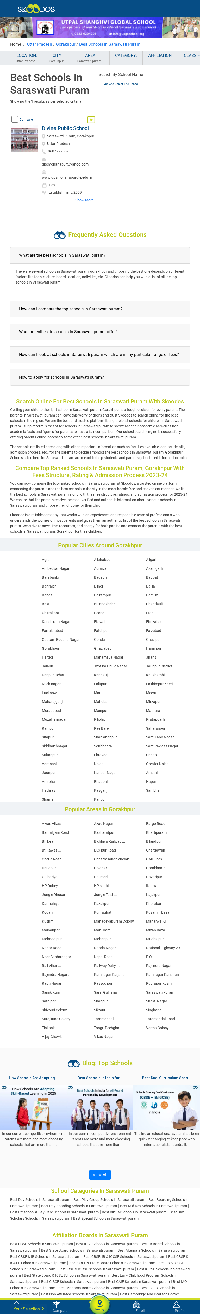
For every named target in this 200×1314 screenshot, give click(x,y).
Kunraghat (102, 912)
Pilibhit (99, 719)
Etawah (100, 622)
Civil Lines (154, 859)
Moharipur (102, 939)
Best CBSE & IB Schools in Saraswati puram (45, 1256)
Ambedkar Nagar (56, 568)
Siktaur (99, 1010)
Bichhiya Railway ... (109, 841)
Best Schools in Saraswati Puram (109, 44)
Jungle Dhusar (53, 895)
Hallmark (101, 877)
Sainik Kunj (51, 992)
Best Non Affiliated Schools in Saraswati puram (79, 1294)
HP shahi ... (103, 886)
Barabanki (50, 577)
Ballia (150, 586)
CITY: (56, 58)
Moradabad (51, 710)
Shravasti (101, 755)
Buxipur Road (105, 850)
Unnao (151, 755)
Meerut (152, 693)
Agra (46, 560)
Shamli (47, 799)
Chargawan (155, 850)
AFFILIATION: (160, 55)
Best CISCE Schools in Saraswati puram (73, 1282)
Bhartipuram (156, 832)
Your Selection (27, 1308)
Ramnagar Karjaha (109, 974)
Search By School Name (121, 74)
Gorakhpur (65, 44)
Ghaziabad (103, 648)
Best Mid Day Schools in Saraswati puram (153, 1206)
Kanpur (100, 799)
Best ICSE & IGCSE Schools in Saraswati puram (96, 1269)
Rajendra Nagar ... (56, 974)
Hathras (48, 790)
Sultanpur (50, 755)
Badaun (100, 577)
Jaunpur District (159, 666)
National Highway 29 (163, 948)
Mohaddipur (52, 939)
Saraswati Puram (160, 992)
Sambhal (153, 790)
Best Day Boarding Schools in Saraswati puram (79, 1206)
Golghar (100, 868)
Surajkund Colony (56, 1019)
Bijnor (98, 586)
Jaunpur (49, 773)
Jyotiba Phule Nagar (110, 666)
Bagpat (152, 577)
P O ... (151, 957)
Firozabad (154, 622)
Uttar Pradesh (39, 44)
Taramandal (104, 1019)
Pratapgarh (155, 719)
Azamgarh (154, 568)
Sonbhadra (103, 746)
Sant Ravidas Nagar (162, 746)
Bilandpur (154, 841)
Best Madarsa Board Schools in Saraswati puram (98, 1288)
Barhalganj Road (55, 832)
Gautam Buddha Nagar (61, 639)
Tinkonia (49, 1028)
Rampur (48, 728)
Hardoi (47, 657)
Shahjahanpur (105, 737)
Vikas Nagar (104, 1037)
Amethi (152, 773)
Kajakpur (153, 895)
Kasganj (100, 790)
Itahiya (151, 886)
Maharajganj (52, 702)
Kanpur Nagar (105, 773)
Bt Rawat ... (51, 850)
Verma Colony (157, 1028)
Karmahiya (51, 903)
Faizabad (153, 631)
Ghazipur (153, 639)
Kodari (47, 912)
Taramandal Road (160, 1019)
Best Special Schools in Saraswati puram (106, 1218)
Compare (26, 119)
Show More (84, 200)
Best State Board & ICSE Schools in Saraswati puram (66, 1275)
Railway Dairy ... (107, 966)
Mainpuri (101, 710)
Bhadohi (101, 781)
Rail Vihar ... (51, 966)
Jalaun (47, 666)
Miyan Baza (155, 930)
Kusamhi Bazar (158, 912)
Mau (97, 693)
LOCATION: (26, 58)
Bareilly (152, 595)
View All (100, 1174)
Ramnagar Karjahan (162, 974)
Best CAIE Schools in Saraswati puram (139, 1282)
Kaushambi (155, 675)
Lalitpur (100, 684)
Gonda (99, 639)
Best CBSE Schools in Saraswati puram (41, 1244)
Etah (150, 613)
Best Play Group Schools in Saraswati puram (109, 1200)
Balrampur (102, 595)
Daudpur (49, 868)
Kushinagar (51, 684)
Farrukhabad (52, 631)
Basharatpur (104, 832)
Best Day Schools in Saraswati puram (40, 1200)
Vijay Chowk (52, 1037)
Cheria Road (52, 859)
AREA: (89, 58)
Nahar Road (51, 948)
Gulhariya (50, 877)
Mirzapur (153, 702)
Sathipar (49, 1001)
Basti (46, 604)
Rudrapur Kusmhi (160, 983)
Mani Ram (102, 930)
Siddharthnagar (54, 746)
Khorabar (153, 903)
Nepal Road (103, 957)
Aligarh (152, 560)
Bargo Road (155, 824)
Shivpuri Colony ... (56, 1010)
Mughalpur (155, 939)
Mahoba (101, 702)
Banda (47, 595)
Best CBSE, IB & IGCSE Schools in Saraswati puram (124, 1256)
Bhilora (47, 841)
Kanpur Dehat (53, 675)
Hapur (151, 781)
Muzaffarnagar (54, 719)
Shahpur (101, 1001)
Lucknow (49, 693)
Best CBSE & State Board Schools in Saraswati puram (112, 1263)
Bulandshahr (104, 604)
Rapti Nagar (51, 983)
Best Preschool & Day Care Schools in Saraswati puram (54, 1212)
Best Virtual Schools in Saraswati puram (134, 1212)
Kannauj (101, 675)
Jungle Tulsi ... (105, 895)
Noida (99, 764)
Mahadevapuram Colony (114, 921)
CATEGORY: (126, 55)
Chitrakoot (50, 613)
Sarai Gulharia (105, 992)
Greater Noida (157, 764)
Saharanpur (155, 728)
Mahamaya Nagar (108, 657)
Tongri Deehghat (107, 1028)
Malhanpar (51, 930)
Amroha (48, 781)
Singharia (153, 1010)
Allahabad (102, 560)
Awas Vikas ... (53, 824)
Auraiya (100, 568)
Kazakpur (102, 903)
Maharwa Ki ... (158, 921)
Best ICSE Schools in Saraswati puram (107, 1244)
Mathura (153, 710)
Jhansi (151, 657)
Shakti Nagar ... (158, 1001)
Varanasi (49, 764)
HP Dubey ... (52, 886)
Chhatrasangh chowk (111, 859)
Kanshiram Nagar (56, 622)
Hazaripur (154, 877)
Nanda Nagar (105, 948)
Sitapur (48, 737)
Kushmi (48, 921)
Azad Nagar (103, 824)
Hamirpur (153, 648)
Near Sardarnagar (56, 957)
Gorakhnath (156, 868)
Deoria (99, 613)
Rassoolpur (103, 983)
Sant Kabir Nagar (160, 737)
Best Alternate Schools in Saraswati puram (151, 1250)
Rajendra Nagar (159, 966)
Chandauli (154, 604)
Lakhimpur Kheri (159, 684)
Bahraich (49, 586)
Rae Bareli (102, 728)
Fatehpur (101, 631)
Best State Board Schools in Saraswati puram (77, 1250)
